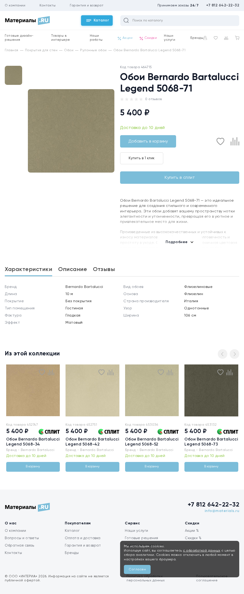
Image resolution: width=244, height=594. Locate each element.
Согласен (137, 569)
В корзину (33, 466)
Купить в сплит (179, 177)
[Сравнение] (226, 38)
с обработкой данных (201, 550)
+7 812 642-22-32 (222, 5)
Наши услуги (169, 37)
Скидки (150, 38)
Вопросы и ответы (22, 538)
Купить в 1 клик (142, 158)
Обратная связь (19, 545)
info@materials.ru (222, 511)
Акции (127, 38)
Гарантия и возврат (86, 5)
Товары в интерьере (60, 37)
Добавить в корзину (148, 141)
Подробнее (177, 242)
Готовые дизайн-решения (19, 37)
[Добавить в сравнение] (235, 141)
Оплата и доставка (83, 538)
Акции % (192, 531)
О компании (15, 5)
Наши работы (96, 37)
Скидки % (193, 538)
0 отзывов (153, 99)
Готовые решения (141, 538)
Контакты (48, 5)
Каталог (72, 531)
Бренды (196, 38)
